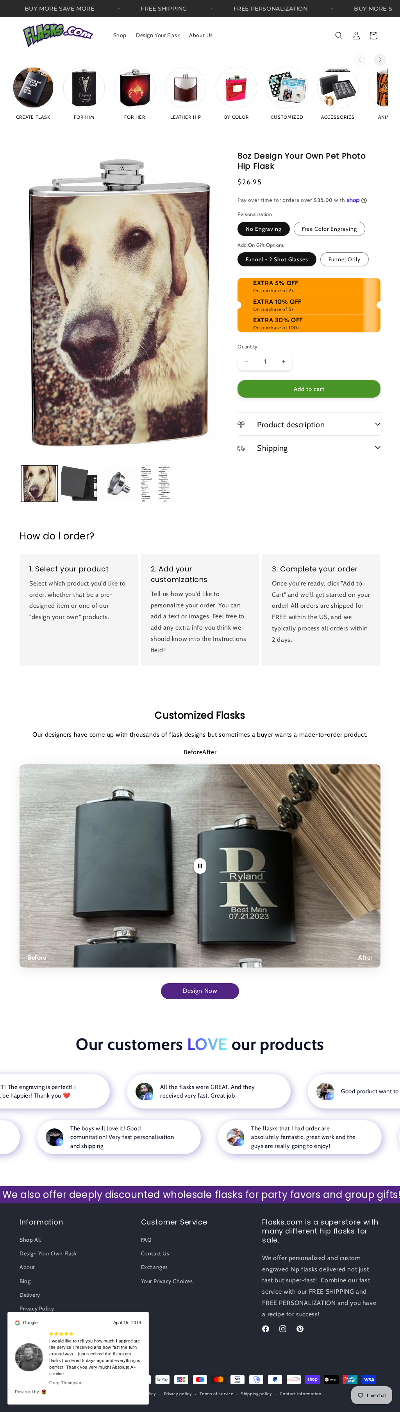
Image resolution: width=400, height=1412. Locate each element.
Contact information (300, 1393)
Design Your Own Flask (48, 1253)
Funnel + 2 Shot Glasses (277, 259)
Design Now (200, 990)
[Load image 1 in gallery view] (39, 484)
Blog (25, 1281)
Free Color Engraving (329, 228)
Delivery (30, 1294)
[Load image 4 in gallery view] (159, 484)
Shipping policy (256, 1393)
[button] (339, 35)
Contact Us (155, 1253)
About (27, 1267)
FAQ (146, 1239)
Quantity (247, 346)
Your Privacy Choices (167, 1281)
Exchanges (154, 1267)
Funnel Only (345, 259)
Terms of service (216, 1393)
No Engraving (264, 228)
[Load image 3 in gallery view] (119, 484)
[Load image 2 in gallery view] (79, 484)
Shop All (30, 1239)
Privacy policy (178, 1393)
